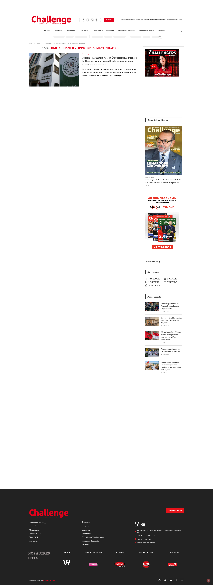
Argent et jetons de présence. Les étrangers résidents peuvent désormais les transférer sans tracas (160, 20)
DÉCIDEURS (71, 31)
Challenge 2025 (49, 580)
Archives (85, 545)
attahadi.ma (172, 552)
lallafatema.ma (93, 552)
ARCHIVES (161, 31)
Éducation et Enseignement (93, 537)
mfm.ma (120, 552)
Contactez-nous (35, 534)
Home (30, 43)
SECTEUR (58, 31)
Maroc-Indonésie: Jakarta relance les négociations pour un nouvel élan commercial (171, 335)
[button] (116, 20)
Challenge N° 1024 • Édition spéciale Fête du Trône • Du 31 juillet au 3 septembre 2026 (163, 182)
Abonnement (34, 530)
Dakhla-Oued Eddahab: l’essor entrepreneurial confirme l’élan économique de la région (171, 366)
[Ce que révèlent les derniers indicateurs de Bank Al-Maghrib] (152, 321)
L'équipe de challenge (37, 523)
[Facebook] (79, 20)
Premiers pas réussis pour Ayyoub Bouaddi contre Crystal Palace (170, 306)
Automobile (86, 534)
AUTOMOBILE (98, 31)
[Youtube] (96, 20)
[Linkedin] (92, 20)
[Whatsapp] (100, 20)
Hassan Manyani (88, 65)
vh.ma (67, 552)
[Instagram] (87, 20)
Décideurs (86, 530)
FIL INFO (47, 31)
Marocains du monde (90, 541)
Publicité (32, 526)
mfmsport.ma (146, 552)
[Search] (181, 31)
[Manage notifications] (208, 580)
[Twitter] (83, 20)
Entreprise (86, 526)
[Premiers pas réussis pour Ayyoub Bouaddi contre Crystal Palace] (152, 306)
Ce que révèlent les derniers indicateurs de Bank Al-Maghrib (171, 320)
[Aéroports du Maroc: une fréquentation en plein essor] (152, 352)
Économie (86, 523)
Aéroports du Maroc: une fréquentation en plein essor (171, 350)
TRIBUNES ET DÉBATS (146, 31)
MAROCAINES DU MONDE (126, 31)
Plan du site (33, 541)
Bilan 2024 (33, 537)
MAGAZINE (84, 31)
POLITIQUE (110, 31)
